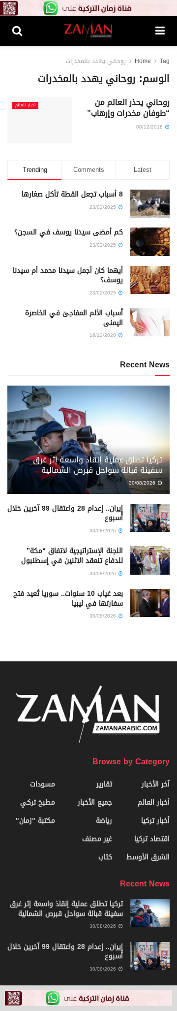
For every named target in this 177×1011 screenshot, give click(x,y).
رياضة (104, 820)
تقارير (104, 784)
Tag (165, 61)
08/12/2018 (150, 126)
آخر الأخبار (156, 784)
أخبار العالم (25, 105)
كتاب (105, 857)
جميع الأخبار (95, 802)
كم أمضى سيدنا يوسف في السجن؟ (68, 232)
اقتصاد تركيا (152, 839)
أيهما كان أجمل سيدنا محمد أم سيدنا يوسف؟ (68, 275)
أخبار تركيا (155, 820)
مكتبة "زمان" (35, 820)
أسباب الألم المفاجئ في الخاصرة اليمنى (74, 317)
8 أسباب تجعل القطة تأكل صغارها (72, 194)
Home (143, 61)
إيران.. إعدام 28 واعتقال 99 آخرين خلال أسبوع (65, 513)
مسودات (42, 784)
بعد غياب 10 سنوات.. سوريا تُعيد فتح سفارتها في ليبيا (68, 598)
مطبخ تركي (37, 802)
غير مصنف (97, 839)
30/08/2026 (143, 483)
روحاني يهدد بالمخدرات (96, 61)
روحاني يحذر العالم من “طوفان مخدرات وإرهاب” (128, 108)
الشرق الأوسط (148, 857)
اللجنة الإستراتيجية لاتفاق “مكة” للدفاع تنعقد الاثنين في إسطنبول (72, 555)
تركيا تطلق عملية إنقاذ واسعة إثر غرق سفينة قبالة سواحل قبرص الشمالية (97, 465)
